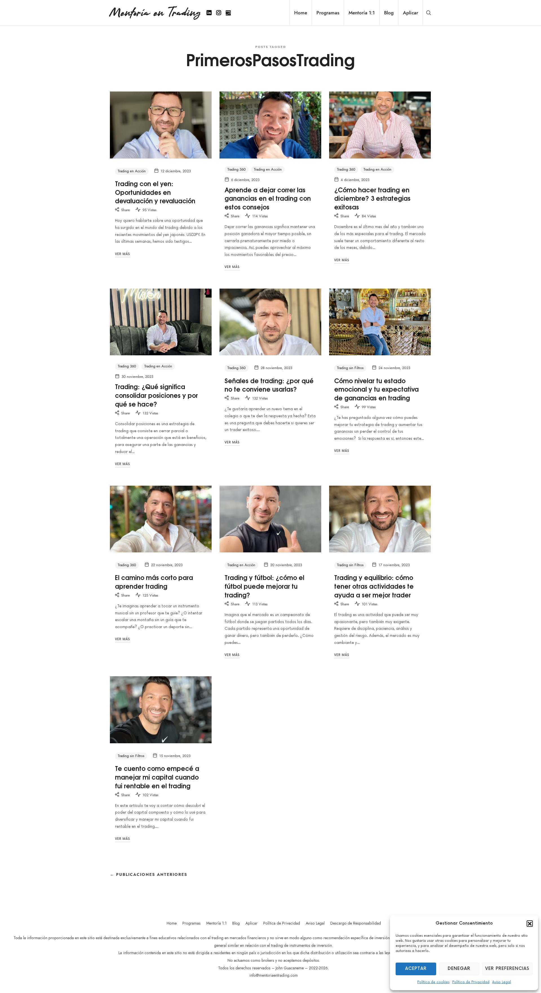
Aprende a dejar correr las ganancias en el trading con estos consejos (268, 198)
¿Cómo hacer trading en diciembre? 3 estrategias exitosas (372, 198)
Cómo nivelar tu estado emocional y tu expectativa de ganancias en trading (376, 389)
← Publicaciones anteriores (148, 874)
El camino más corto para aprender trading (154, 581)
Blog (236, 923)
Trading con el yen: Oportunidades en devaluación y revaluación (155, 192)
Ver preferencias (507, 968)
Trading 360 (236, 169)
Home (172, 923)
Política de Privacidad (470, 982)
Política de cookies (433, 982)
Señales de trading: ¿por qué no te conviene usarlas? (269, 385)
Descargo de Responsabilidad (355, 923)
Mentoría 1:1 (216, 923)
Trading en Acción (132, 171)
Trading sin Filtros (350, 368)
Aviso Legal (501, 982)
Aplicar (251, 923)
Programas (191, 923)
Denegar (459, 968)
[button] (530, 923)
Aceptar (416, 968)
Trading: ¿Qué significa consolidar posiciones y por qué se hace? (156, 395)
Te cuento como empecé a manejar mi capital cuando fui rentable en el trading (157, 776)
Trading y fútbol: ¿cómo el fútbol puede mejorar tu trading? (264, 585)
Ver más (122, 254)
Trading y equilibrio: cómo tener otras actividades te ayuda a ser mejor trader (374, 585)
